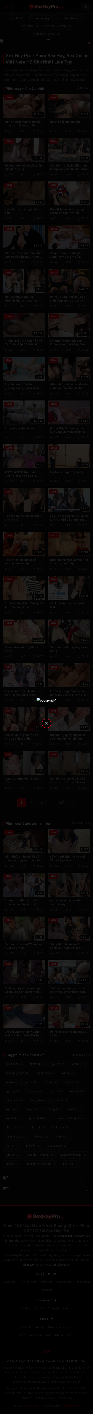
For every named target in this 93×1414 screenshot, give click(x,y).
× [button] (46, 723)
